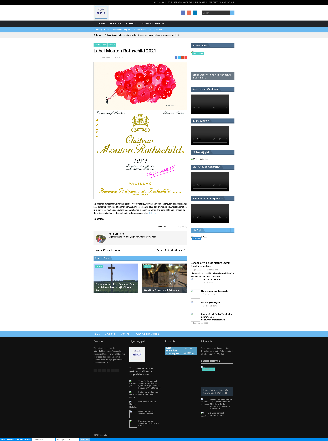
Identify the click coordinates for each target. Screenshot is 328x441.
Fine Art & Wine (100, 45)
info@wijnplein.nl (226, 351)
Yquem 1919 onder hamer (108, 250)
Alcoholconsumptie (121, 29)
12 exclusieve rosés (211, 279)
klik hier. (153, 213)
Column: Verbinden (147, 402)
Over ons (115, 23)
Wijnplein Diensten (153, 23)
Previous (228, 230)
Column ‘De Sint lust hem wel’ (171, 250)
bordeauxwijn (140, 29)
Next (232, 230)
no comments (212, 270)
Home (102, 23)
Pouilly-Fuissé (155, 29)
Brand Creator (198, 54)
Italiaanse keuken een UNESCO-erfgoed (148, 393)
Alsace (147, 266)
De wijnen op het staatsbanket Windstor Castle (148, 423)
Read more (213, 250)
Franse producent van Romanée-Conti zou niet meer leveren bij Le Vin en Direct (115, 287)
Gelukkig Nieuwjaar (210, 302)
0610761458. (218, 354)
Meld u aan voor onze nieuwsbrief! (16, 439)
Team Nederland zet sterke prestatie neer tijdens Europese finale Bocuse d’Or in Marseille (149, 384)
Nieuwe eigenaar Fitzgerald (214, 291)
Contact (131, 23)
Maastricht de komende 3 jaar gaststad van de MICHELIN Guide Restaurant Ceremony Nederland (221, 404)
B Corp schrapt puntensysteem (217, 414)
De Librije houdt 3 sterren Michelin (146, 412)
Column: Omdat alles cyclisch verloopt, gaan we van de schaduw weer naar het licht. (142, 35)
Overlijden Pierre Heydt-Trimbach (161, 290)
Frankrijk (112, 45)
